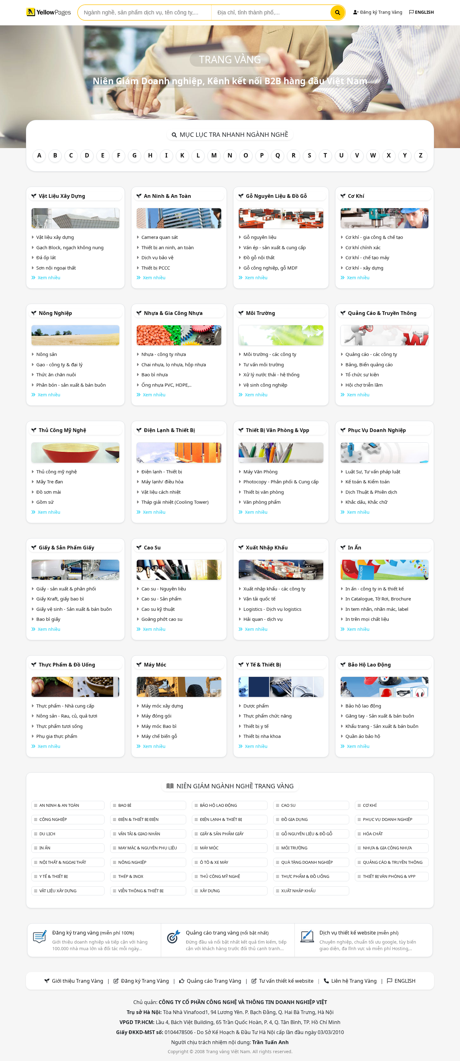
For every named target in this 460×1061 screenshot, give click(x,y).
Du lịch (47, 834)
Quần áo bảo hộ (362, 736)
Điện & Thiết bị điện (138, 819)
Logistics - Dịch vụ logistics (272, 609)
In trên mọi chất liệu (367, 619)
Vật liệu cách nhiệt (161, 492)
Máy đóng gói (156, 716)
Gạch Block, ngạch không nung (70, 247)
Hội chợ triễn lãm (364, 385)
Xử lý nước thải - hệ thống (271, 374)
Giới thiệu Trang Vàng (77, 980)
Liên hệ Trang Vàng (354, 980)
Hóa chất (373, 834)
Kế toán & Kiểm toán (367, 481)
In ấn (354, 547)
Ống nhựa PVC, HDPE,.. (166, 385)
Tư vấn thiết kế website (287, 980)
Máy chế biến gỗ (159, 736)
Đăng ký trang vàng (93, 932)
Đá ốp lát (46, 257)
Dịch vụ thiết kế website (358, 932)
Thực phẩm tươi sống (59, 726)
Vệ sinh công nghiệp (265, 385)
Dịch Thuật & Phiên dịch (371, 492)
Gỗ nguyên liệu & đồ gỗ (276, 196)
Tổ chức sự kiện (362, 374)
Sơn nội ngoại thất (56, 268)
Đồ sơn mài (48, 492)
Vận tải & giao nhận (139, 834)
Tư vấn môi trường (263, 364)
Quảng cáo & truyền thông (382, 313)
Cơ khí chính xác (363, 247)
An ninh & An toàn (167, 196)
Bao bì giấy (48, 619)
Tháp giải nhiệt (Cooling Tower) (175, 502)
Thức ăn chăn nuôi (56, 374)
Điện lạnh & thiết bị (169, 430)
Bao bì (124, 805)
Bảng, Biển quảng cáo (369, 364)
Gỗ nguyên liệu (259, 237)
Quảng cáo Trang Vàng (214, 980)
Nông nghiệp (55, 313)
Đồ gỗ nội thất (258, 257)
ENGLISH (424, 12)
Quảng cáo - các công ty (371, 354)
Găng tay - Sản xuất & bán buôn (379, 716)
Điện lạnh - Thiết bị (161, 471)
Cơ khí (356, 196)
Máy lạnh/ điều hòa (162, 481)
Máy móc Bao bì (158, 726)
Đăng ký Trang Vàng (380, 12)
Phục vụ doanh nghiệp (377, 430)
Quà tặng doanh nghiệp (307, 862)
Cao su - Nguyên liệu (163, 588)
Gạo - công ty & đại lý (59, 364)
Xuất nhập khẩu (267, 547)
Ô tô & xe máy (214, 862)
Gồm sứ (45, 502)
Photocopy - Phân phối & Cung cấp (281, 481)
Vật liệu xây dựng (62, 196)
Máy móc (155, 664)
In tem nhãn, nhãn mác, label (376, 609)
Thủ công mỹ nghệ (62, 430)
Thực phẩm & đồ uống (67, 664)
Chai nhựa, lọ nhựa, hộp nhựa (173, 364)
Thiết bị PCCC (155, 268)
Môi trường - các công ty (269, 354)
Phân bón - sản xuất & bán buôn (71, 385)
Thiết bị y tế (255, 726)
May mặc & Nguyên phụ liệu (147, 848)
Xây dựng (210, 891)
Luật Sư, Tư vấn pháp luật (372, 471)
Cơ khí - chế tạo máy (367, 257)
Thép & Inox (130, 876)
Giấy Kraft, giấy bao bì (60, 598)
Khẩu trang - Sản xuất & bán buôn (381, 726)
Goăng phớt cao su (161, 619)
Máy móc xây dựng (162, 706)
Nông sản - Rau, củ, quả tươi (66, 716)
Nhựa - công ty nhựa (163, 354)
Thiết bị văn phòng (263, 492)
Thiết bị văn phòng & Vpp (277, 430)
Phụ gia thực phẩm (56, 736)
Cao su (152, 547)
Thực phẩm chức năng (267, 716)
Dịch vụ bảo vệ (157, 257)
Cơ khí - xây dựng (364, 268)
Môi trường (260, 313)
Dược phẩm (256, 706)
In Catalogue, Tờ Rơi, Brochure (378, 598)
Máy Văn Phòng (260, 471)
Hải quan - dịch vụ (263, 619)
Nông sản (46, 354)
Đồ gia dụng (294, 819)
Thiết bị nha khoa (262, 736)
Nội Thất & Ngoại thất (62, 862)
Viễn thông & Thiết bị (140, 891)
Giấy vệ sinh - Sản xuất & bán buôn (74, 609)
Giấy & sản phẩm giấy (66, 547)
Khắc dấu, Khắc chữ (366, 502)
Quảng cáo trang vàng (227, 932)
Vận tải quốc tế (259, 598)
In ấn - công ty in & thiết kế (374, 588)
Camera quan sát (159, 237)
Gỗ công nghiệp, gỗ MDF (270, 268)
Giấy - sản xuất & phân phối (66, 588)
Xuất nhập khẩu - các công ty (274, 588)
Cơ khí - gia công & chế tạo (374, 237)
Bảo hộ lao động (369, 664)
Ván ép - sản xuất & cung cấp (274, 247)
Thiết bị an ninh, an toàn (167, 247)
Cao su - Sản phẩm (161, 598)
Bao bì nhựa (154, 374)
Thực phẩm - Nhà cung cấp (65, 706)
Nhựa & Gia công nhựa (173, 313)
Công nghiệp (53, 819)
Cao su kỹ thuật (158, 609)
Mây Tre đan (49, 481)
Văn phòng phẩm (262, 502)
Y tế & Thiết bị (263, 664)
